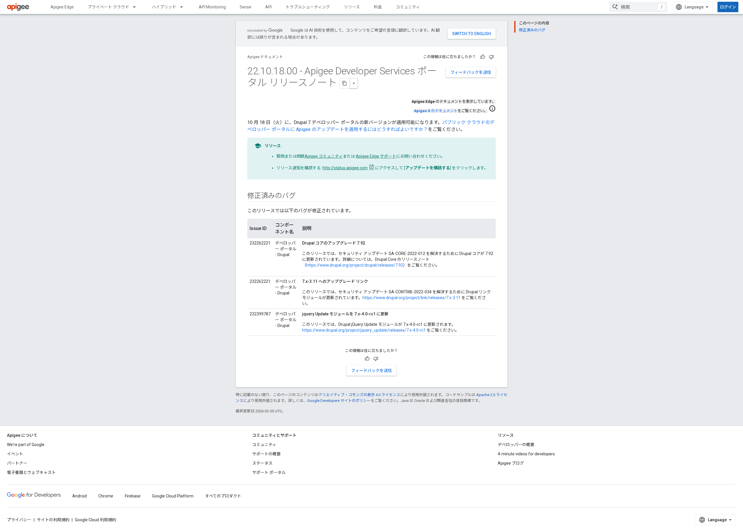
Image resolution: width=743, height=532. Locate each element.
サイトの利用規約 (53, 519)
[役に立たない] (491, 57)
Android (79, 496)
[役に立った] (482, 57)
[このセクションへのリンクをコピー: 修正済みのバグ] (301, 196)
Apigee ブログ (511, 463)
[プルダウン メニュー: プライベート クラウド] (137, 7)
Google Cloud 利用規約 (95, 519)
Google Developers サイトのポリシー (339, 400)
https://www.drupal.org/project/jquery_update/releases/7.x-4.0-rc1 (364, 330)
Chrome (105, 496)
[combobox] (638, 7)
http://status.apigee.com (345, 168)
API (268, 7)
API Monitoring (212, 7)
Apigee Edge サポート (376, 156)
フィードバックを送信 (470, 72)
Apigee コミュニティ (324, 156)
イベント (15, 454)
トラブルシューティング (308, 7)
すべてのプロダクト (223, 496)
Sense (245, 7)
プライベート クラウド (108, 7)
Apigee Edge (62, 7)
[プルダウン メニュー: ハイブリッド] (184, 7)
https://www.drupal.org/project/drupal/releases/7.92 (354, 265)
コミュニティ (408, 7)
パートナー (17, 463)
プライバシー (19, 519)
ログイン (728, 7)
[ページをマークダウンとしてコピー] (345, 83)
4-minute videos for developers (526, 454)
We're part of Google (25, 444)
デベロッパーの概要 (516, 444)
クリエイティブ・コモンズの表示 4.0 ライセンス (359, 395)
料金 (378, 7)
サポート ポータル (269, 472)
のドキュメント (435, 111)
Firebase (132, 496)
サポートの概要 (266, 454)
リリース (352, 7)
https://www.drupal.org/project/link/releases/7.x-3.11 (412, 297)
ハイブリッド (164, 7)
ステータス (262, 463)
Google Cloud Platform (173, 496)
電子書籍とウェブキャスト (31, 472)
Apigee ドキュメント (265, 57)
